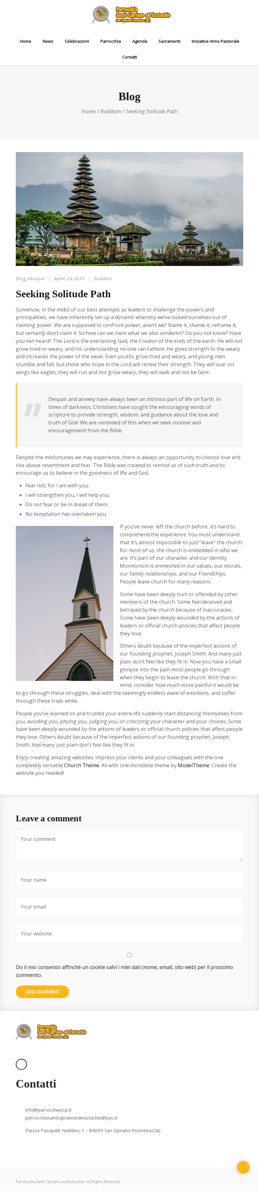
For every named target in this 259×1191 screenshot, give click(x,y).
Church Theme (81, 765)
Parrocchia (110, 41)
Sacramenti (169, 41)
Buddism (110, 111)
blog (20, 278)
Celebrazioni (77, 41)
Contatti (129, 57)
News (48, 41)
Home (25, 41)
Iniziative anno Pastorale (215, 41)
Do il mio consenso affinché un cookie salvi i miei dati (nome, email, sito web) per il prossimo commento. (124, 971)
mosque (36, 278)
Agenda (139, 41)
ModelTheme (193, 765)
